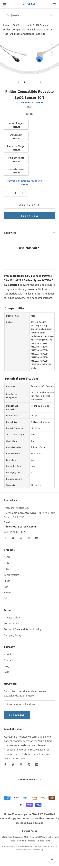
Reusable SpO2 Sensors (35, 25)
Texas (12, 840)
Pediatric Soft (16, 159)
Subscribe (17, 715)
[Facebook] (5, 538)
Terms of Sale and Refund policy (22, 629)
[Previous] (18, 82)
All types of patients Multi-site (24, 182)
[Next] (40, 82)
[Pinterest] (29, 538)
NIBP (7, 580)
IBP (6, 586)
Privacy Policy (12, 617)
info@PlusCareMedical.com (20, 526)
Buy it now (29, 215)
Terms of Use (11, 623)
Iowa (47, 840)
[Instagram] (21, 538)
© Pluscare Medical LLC (29, 779)
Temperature (11, 574)
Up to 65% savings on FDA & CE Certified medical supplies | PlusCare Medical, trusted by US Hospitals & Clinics (29, 818)
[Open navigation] (4, 4)
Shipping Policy (13, 635)
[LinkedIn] (36, 538)
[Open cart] (54, 4)
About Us (9, 654)
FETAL (7, 592)
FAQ (6, 671)
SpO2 (16, 25)
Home (6, 25)
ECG (6, 562)
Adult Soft (16, 136)
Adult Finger (16, 124)
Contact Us (10, 660)
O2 (5, 598)
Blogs (7, 666)
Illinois (40, 840)
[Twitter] (13, 538)
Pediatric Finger (16, 147)
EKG (6, 568)
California (53, 836)
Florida (31, 840)
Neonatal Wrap (16, 170)
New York (21, 840)
